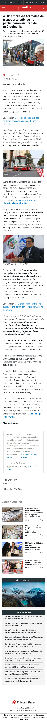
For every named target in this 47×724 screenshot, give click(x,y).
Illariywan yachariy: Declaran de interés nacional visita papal (33, 562)
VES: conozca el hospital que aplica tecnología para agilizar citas (33, 529)
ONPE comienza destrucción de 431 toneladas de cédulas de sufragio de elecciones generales (34, 512)
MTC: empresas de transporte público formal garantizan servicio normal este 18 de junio (23, 307)
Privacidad (40, 715)
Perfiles (19, 2)
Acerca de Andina (20, 715)
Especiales (29, 2)
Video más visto (23, 580)
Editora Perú (8, 715)
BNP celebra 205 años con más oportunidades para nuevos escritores (34, 546)
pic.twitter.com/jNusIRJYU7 (18, 457)
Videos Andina (11, 502)
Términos (31, 715)
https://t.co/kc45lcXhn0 (27, 454)
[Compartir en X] (43, 520)
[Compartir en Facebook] (40, 520)
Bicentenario (9, 2)
